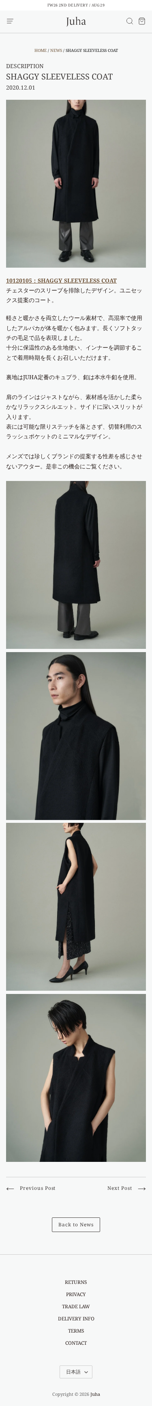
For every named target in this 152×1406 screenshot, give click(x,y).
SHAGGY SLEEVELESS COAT (59, 76)
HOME (40, 50)
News (56, 50)
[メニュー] (10, 21)
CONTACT (76, 1342)
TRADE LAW (76, 1306)
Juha (95, 1394)
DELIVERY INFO (76, 1318)
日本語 (73, 1371)
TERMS (76, 1330)
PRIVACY (76, 1294)
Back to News (76, 1224)
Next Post (120, 1188)
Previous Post (37, 1188)
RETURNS (76, 1282)
